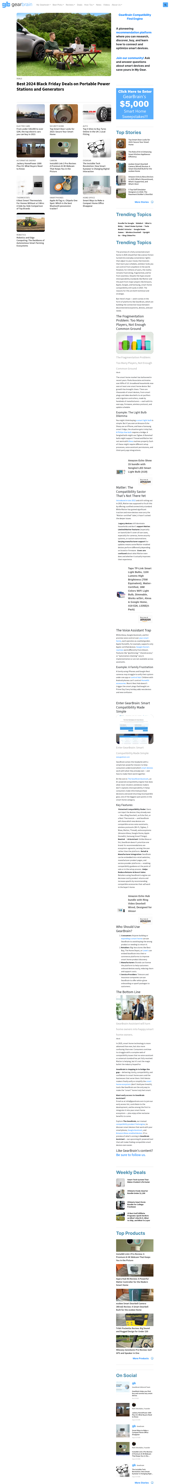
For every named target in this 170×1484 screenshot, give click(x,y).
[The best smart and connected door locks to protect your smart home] (64, 113)
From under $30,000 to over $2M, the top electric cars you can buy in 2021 (30, 131)
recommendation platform (133, 32)
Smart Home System (133, 226)
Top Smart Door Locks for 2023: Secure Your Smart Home (62, 131)
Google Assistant (135, 1130)
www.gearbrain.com (123, 757)
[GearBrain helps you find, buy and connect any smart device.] (123, 1388)
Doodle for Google (126, 223)
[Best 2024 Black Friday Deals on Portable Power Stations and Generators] (64, 44)
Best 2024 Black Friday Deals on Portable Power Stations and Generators (63, 86)
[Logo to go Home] (17, 4)
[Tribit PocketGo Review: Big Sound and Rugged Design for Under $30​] (134, 1319)
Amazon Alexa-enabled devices (129, 1133)
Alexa (130, 441)
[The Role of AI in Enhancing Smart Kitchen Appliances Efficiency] (121, 155)
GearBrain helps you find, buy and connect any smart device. (142, 1393)
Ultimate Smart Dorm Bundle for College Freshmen (136, 1204)
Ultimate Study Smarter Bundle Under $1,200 (137, 1192)
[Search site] (165, 4)
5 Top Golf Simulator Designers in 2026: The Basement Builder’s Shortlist (140, 191)
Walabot (139, 223)
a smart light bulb (144, 420)
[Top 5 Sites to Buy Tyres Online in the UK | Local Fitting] (97, 113)
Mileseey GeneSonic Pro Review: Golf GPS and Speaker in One (134, 1351)
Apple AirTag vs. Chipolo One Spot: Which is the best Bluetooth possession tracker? (63, 204)
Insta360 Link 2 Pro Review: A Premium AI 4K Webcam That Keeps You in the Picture (63, 167)
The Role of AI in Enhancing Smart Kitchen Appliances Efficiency (139, 154)
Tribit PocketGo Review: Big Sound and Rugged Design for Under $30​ (133, 1330)
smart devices (147, 768)
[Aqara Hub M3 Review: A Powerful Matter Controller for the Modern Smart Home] (134, 1270)
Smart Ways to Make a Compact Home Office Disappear (93, 203)
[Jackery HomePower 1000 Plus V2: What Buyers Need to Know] (31, 148)
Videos (106, 4)
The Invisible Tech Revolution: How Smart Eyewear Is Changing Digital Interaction (96, 167)
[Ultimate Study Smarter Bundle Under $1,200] (120, 1194)
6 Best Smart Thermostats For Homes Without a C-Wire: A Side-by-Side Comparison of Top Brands (30, 204)
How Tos (88, 4)
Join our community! (130, 58)
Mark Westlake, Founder (141, 1408)
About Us (116, 4)
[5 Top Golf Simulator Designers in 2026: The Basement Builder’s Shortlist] (121, 193)
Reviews (70, 4)
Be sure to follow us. (131, 1155)
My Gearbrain (42, 4)
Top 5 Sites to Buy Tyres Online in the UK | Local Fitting (94, 131)
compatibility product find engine (130, 1124)
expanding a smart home (131, 938)
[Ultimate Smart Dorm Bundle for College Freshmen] (120, 1205)
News (98, 4)
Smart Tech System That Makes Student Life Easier (138, 1180)
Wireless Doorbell (133, 232)
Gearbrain (140, 1426)
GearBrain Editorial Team (141, 1387)
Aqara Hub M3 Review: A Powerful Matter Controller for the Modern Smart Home (132, 1281)
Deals (79, 4)
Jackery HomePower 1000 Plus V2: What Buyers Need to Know (29, 166)
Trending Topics (133, 214)
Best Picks (57, 4)
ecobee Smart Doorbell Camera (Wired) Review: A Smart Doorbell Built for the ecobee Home (140, 167)
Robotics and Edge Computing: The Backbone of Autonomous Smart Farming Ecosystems (30, 241)
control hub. (136, 677)
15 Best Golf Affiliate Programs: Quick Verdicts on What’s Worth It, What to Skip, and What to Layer (138, 1217)
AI (128, 839)
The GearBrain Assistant (138, 779)
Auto (85, 126)
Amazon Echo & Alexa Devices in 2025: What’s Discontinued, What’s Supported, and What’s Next (140, 180)
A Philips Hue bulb (124, 432)
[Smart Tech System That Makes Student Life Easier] (120, 1182)
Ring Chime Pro (128, 235)
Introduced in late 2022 (126, 500)
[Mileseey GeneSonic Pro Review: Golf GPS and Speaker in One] (134, 1341)
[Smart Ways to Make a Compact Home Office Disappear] (97, 185)
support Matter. (143, 526)
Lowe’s (145, 950)
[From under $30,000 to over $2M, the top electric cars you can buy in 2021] (31, 113)
